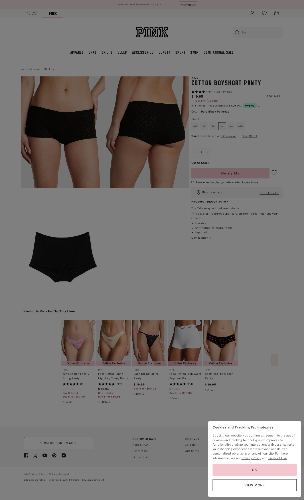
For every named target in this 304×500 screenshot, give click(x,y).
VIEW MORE (254, 485)
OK (254, 470)
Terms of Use (277, 458)
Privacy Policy (251, 458)
